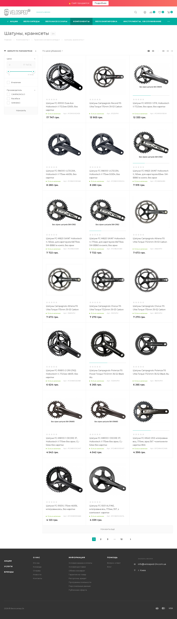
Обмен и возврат (77, 571)
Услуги (8, 566)
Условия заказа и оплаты (80, 563)
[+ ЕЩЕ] (169, 21)
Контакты (37, 578)
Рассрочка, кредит (77, 578)
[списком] (168, 51)
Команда (37, 567)
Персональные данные (80, 586)
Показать (21, 111)
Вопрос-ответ (114, 563)
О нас (36, 557)
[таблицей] (172, 51)
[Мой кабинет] (145, 12)
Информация (77, 557)
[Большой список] (153, 51)
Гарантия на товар (77, 574)
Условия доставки (77, 567)
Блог (109, 567)
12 (121, 539)
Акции (8, 561)
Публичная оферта (78, 590)
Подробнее (100, 3)
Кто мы (36, 563)
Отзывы (37, 571)
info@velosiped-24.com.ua (152, 564)
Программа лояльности (80, 582)
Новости (37, 574)
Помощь (112, 557)
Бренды (9, 572)
